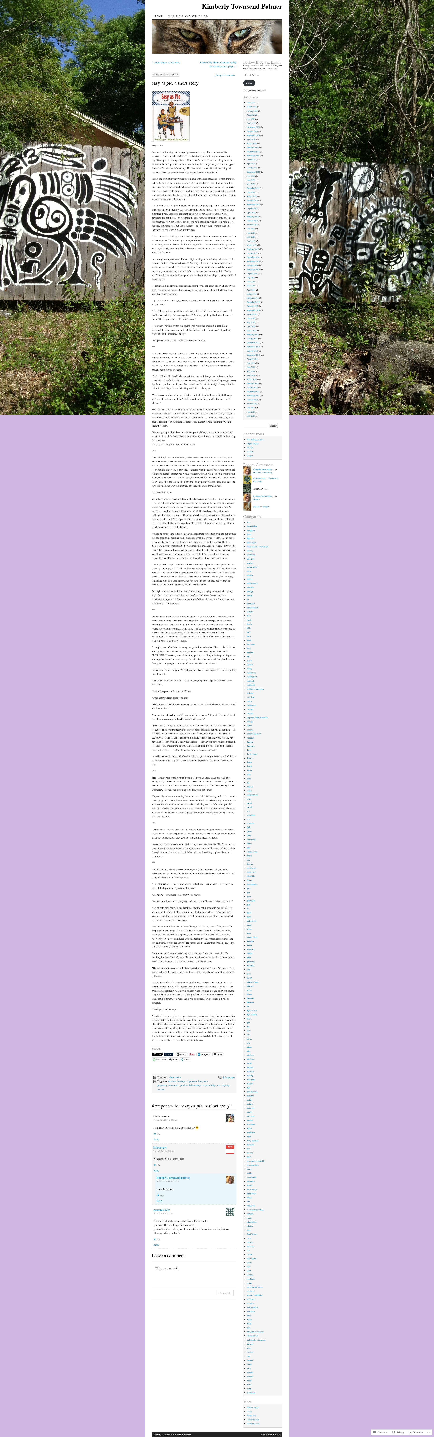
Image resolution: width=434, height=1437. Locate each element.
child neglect (252, 676)
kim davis (250, 998)
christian (250, 693)
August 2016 (252, 273)
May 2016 (251, 285)
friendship (251, 876)
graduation (251, 900)
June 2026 (251, 102)
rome (249, 1230)
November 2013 (253, 395)
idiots (249, 957)
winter (249, 1364)
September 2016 (253, 269)
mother (249, 1099)
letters (249, 1018)
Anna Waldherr (259, 478)
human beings (252, 937)
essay (249, 798)
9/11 (248, 522)
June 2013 (251, 411)
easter (249, 778)
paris (249, 1148)
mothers (250, 1103)
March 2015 (252, 330)
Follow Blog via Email (262, 62)
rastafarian (251, 1205)
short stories (175, 1077)
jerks (249, 969)
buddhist (250, 652)
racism (249, 1197)
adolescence (251, 542)
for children (251, 867)
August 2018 (252, 208)
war (248, 1356)
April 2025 (251, 123)
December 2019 (253, 188)
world (249, 1384)
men (206, 1081)
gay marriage (252, 884)
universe (250, 1343)
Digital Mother (253, 443)
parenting (250, 1144)
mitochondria (252, 1091)
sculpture (250, 1246)
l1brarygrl (160, 1147)
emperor (250, 786)
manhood (250, 1055)
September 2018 (253, 204)
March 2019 (252, 196)
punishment (251, 1193)
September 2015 (253, 310)
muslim (250, 1120)
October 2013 (252, 399)
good (249, 896)
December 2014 (253, 342)
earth (249, 774)
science (249, 1242)
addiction (250, 538)
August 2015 (252, 314)
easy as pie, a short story (175, 82)
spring (249, 1282)
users (249, 1347)
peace (249, 1156)
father (249, 835)
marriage (250, 1067)
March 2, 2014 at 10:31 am (168, 1181)
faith (248, 827)
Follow (249, 83)
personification (253, 1164)
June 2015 (251, 318)
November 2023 (253, 155)
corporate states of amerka (257, 717)
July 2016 (251, 277)
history (249, 928)
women (160, 1089)
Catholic (250, 664)
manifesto (250, 1059)
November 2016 (253, 261)
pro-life (183, 1085)
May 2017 (251, 236)
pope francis (252, 1177)
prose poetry (252, 1189)
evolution (250, 823)
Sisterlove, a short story (262, 472)
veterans (250, 1352)
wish (249, 1368)
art (248, 599)
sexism (249, 1254)
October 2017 (252, 220)
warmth (250, 1360)
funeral (249, 880)
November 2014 (253, 346)
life (248, 1026)
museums (250, 1116)
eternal (249, 802)
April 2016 (251, 289)
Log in (249, 1411)
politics (249, 1173)
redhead (250, 1213)
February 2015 (253, 334)
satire (249, 1238)
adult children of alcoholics (257, 546)
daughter (250, 741)
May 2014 (251, 371)
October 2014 (252, 350)
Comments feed (253, 1419)
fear (248, 847)
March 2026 (252, 106)
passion (250, 1152)
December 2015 (253, 302)
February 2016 (253, 297)
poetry (249, 1168)
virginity (225, 1085)
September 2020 (253, 171)
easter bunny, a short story (166, 62)
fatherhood (251, 839)
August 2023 (252, 159)
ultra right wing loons (255, 1331)
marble (249, 1063)
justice (249, 990)
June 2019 (251, 192)
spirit (249, 1270)
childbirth (250, 680)
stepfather (250, 1291)
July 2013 (251, 407)
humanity (250, 941)
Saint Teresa (251, 1234)
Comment (224, 1293)
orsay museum (252, 1140)
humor (249, 945)
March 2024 (252, 143)
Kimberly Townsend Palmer (242, 6)
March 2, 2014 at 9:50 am (163, 1151)
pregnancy (162, 1085)
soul (248, 1266)
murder (249, 1112)
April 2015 (251, 326)
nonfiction (251, 1132)
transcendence (252, 1307)
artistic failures (252, 607)
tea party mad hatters (255, 1295)
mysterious (251, 1124)
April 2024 (251, 139)
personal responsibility (256, 1160)
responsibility (209, 1085)
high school (251, 920)
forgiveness (251, 872)
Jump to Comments (224, 75)
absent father (252, 526)
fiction (249, 855)
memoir (250, 1083)
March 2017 (252, 245)
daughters (250, 745)
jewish (249, 977)
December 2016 (253, 257)
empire (249, 790)
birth (248, 632)
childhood (251, 684)
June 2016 (251, 281)
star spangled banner (255, 1286)
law (248, 1006)
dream (249, 762)
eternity (250, 806)
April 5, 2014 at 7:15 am (163, 1213)
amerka (249, 562)
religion (250, 1225)
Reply (156, 1139)
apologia (250, 587)
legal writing (252, 1014)
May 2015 (251, 322)
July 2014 (251, 363)
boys (249, 648)
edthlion (256, 506)
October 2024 (252, 131)
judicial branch (252, 981)
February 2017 (253, 249)
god (248, 892)
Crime (249, 725)
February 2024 (253, 147)
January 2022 (252, 167)
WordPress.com (253, 1423)
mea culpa (251, 1079)
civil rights (251, 697)
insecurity (250, 965)
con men (250, 713)
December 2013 (253, 391)
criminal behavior (254, 733)
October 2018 (252, 200)
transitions (251, 1311)
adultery (250, 550)
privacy (250, 1185)
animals (250, 575)
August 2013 (252, 403)
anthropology (252, 583)
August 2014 (252, 358)
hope (249, 933)
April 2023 (251, 163)
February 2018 (253, 216)
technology (251, 1299)
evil (248, 819)
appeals (250, 595)
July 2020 (251, 175)
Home (158, 16)
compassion (251, 705)
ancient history (252, 566)
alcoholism (251, 554)
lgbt (248, 1022)
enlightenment (252, 794)
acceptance (251, 530)
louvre (249, 1038)
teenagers (250, 1303)
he (248, 908)
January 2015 (252, 338)
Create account (252, 1407)
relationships (252, 1221)
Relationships (195, 1085)
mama (249, 1046)
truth (248, 1327)
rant (248, 1201)
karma (249, 994)
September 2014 (253, 354)
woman (250, 1372)
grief (248, 904)
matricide (250, 1071)
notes (249, 1136)
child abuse (251, 672)
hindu (249, 924)
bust (248, 656)
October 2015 (252, 306)
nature (249, 1128)
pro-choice (174, 1085)
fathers (249, 843)
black (249, 636)
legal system (252, 1010)
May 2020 (251, 184)
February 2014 (253, 383)
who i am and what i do (188, 16)
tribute (249, 1319)
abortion (172, 1081)
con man (250, 709)
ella (248, 782)
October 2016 (252, 265)
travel (249, 1315)
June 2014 (251, 367)
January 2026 (252, 110)
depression (192, 1081)
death (249, 750)
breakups (181, 1081)
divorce (250, 758)
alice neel (250, 558)
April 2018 (251, 212)
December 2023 (253, 151)
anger (249, 571)
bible (249, 627)
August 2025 (252, 114)
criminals (250, 737)
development (252, 754)
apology (250, 591)
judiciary (250, 985)
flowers (250, 863)
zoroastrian (251, 1392)
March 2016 (252, 293)
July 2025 (251, 118)
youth (249, 1388)
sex (218, 1085)
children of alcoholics (255, 688)
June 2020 (251, 179)
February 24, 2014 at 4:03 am (165, 1119)
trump (249, 1323)
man (248, 1051)
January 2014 (252, 387)
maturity (250, 1075)
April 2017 (251, 241)
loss (248, 1034)
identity (250, 953)
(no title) (250, 447)
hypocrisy (251, 949)
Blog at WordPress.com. (271, 1434)
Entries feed (251, 1415)
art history (251, 603)
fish (248, 859)
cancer (249, 660)
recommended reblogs (255, 1209)
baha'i (249, 619)
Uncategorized (252, 1335)
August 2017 (252, 224)
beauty (249, 623)
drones (249, 770)
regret (249, 1217)
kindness (250, 1002)
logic (249, 1030)
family (249, 831)
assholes (250, 611)
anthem (249, 579)
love (200, 1081)
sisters (249, 1262)
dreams (249, 766)
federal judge (252, 851)
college (249, 701)
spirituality (251, 1278)
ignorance (250, 961)
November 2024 (253, 127)
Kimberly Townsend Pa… (263, 469)
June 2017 (251, 232)
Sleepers (250, 455)
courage (250, 721)
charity (249, 668)
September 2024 (253, 135)
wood (249, 1380)
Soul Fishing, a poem (255, 439)
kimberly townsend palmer (173, 1177)
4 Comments (229, 1077)
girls (248, 888)
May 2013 (251, 415)
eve (248, 811)
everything (251, 815)
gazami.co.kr (161, 1210)
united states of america (256, 1339)
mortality (250, 1095)
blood (249, 640)
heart (249, 916)
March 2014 (252, 379)
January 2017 (252, 253)
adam (249, 534)
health (249, 912)
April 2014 (251, 375)
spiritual (250, 1274)
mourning (250, 1107)
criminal (250, 729)
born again (251, 644)
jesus (249, 973)
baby (249, 615)
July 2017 (251, 228)
